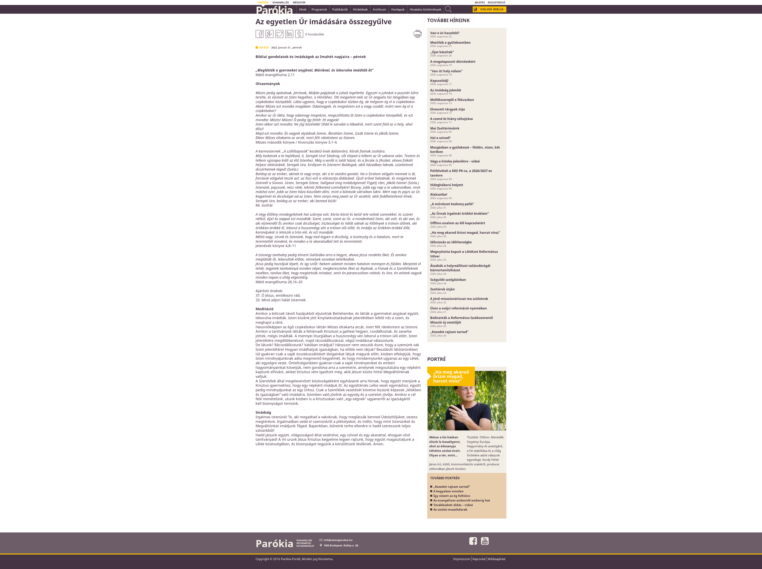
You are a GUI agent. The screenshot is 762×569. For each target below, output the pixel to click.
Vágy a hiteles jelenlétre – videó (455, 161)
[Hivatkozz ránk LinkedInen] (289, 34)
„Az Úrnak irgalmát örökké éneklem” (459, 213)
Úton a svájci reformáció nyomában (458, 308)
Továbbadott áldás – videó (453, 505)
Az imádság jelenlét (445, 90)
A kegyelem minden (448, 491)
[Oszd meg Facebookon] (260, 34)
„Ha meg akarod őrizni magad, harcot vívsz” (465, 232)
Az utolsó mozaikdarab (450, 509)
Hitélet (264, 47)
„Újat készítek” (442, 52)
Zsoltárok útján (442, 289)
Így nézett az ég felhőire (451, 496)
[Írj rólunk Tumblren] (299, 34)
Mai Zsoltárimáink (444, 128)
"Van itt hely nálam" (446, 71)
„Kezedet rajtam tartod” (449, 332)
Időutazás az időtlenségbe (451, 242)
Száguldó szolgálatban (448, 279)
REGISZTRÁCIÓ (496, 2)
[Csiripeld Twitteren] (279, 34)
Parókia (274, 10)
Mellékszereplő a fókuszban (452, 100)
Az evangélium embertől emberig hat (461, 500)
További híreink (448, 20)
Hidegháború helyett (446, 185)
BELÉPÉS (480, 2)
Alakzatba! (438, 194)
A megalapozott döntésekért (452, 61)
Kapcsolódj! (439, 80)
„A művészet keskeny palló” (452, 204)
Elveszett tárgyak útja (447, 109)
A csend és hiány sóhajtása (451, 119)
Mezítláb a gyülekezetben (450, 42)
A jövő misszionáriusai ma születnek (459, 299)
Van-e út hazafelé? (444, 33)
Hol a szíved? (440, 138)
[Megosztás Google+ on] (269, 34)
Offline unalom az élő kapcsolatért (457, 223)
